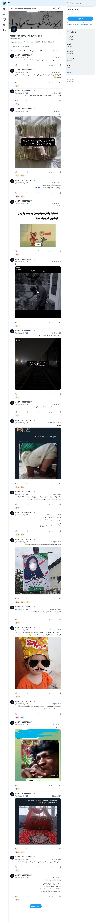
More (69, 72)
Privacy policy (71, 79)
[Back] (11, 8)
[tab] (13, 51)
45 (25, 46)
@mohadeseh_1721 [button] (21, 57)
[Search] (59, 8)
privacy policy (80, 24)
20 (14, 46)
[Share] (60, 65)
